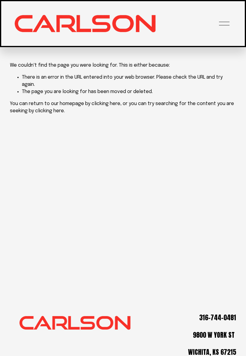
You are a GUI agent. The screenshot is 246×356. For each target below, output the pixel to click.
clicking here (106, 103)
